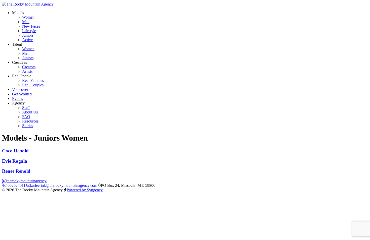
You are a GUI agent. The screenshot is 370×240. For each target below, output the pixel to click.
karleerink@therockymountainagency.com (63, 185)
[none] (18, 13)
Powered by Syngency (85, 190)
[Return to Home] (28, 4)
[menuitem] (28, 17)
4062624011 (16, 185)
